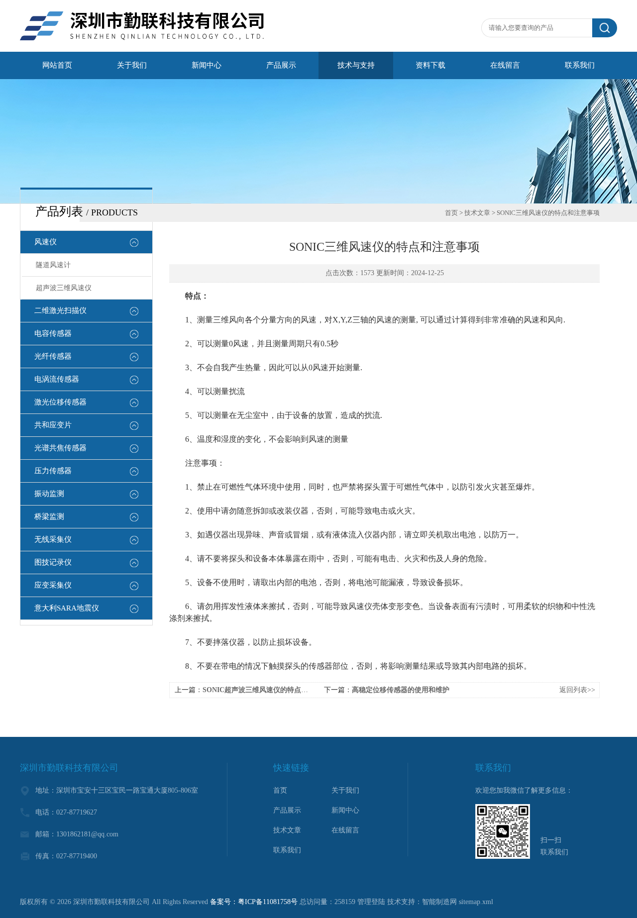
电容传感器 (53, 333)
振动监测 (49, 494)
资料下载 (430, 65)
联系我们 (580, 65)
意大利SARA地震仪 (66, 608)
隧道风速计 (53, 265)
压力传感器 (53, 471)
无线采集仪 (53, 539)
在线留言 (505, 65)
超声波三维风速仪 (64, 288)
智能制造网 (439, 902)
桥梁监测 (49, 516)
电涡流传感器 (56, 379)
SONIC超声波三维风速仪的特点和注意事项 (269, 690)
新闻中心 (206, 65)
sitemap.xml (476, 902)
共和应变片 (53, 425)
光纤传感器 (53, 356)
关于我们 (132, 65)
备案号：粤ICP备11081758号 (254, 902)
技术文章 (477, 212)
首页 (451, 212)
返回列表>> (577, 690)
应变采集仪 (53, 585)
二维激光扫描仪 (60, 310)
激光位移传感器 (60, 402)
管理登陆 (371, 902)
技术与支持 (356, 65)
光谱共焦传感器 (60, 448)
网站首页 (57, 65)
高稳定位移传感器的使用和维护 (400, 690)
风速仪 (45, 242)
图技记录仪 (53, 562)
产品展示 (281, 65)
